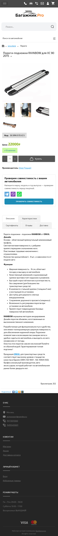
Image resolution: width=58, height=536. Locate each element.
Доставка (44, 225)
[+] (15, 159)
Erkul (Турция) (25, 168)
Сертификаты (12, 225)
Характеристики (29, 218)
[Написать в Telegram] (7, 194)
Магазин (7, 446)
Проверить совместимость (29, 201)
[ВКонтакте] (13, 391)
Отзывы (28, 225)
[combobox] (29, 26)
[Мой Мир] (22, 391)
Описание (10, 218)
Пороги (23, 46)
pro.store (12, 46)
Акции (6, 450)
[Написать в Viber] (13, 194)
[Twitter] (16, 391)
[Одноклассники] (19, 391)
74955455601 (12, 425)
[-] (4, 159)
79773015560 (12, 421)
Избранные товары (12, 480)
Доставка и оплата (12, 455)
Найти (52, 26)
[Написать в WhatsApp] (19, 194)
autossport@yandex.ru (17, 416)
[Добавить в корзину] (36, 159)
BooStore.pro (41, 531)
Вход (5, 476)
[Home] (3, 45)
